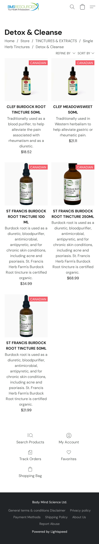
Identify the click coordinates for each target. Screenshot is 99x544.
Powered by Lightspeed (49, 531)
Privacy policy (80, 510)
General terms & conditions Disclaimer (36, 510)
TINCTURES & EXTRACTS (56, 40)
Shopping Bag (30, 475)
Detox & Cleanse (50, 46)
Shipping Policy (56, 517)
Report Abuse (49, 524)
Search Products (30, 442)
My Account (69, 442)
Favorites (68, 458)
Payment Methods (27, 517)
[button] (24, 7)
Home (10, 40)
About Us (79, 517)
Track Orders (30, 458)
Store (24, 40)
